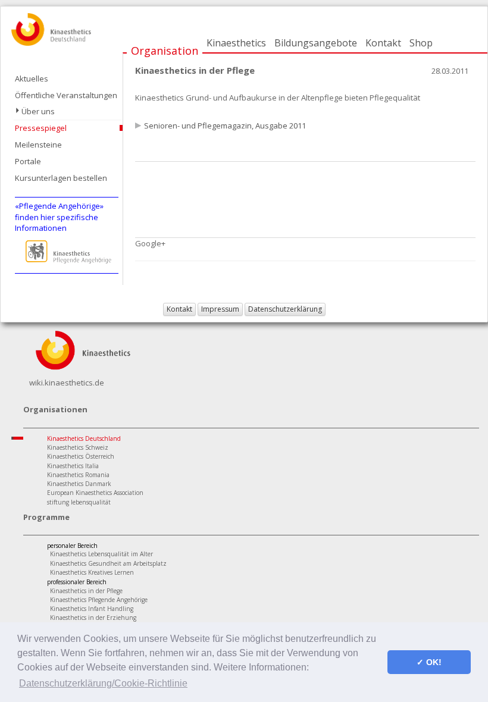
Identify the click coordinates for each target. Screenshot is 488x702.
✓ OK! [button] (429, 662)
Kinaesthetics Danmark (79, 484)
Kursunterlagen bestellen (61, 178)
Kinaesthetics (236, 42)
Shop (421, 42)
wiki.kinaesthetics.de (66, 382)
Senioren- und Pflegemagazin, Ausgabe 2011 (225, 125)
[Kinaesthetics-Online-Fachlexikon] (82, 349)
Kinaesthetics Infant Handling (91, 608)
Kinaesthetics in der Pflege (86, 591)
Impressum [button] (220, 309)
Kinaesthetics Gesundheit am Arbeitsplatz (108, 563)
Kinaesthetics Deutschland (84, 438)
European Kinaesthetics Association (95, 492)
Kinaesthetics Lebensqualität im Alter (101, 554)
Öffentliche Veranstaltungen (66, 95)
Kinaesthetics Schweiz (77, 447)
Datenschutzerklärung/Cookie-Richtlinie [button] (103, 683)
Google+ (150, 243)
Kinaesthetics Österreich (80, 456)
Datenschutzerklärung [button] (285, 309)
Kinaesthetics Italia (73, 466)
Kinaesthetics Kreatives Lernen (92, 572)
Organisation (164, 50)
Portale (28, 161)
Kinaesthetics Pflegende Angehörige (99, 600)
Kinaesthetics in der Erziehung (93, 617)
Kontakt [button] (179, 309)
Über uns (38, 111)
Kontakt (383, 42)
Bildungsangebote (315, 42)
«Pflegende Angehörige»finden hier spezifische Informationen (59, 216)
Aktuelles (31, 78)
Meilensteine (38, 144)
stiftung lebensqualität (79, 502)
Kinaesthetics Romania (78, 475)
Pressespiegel (41, 128)
